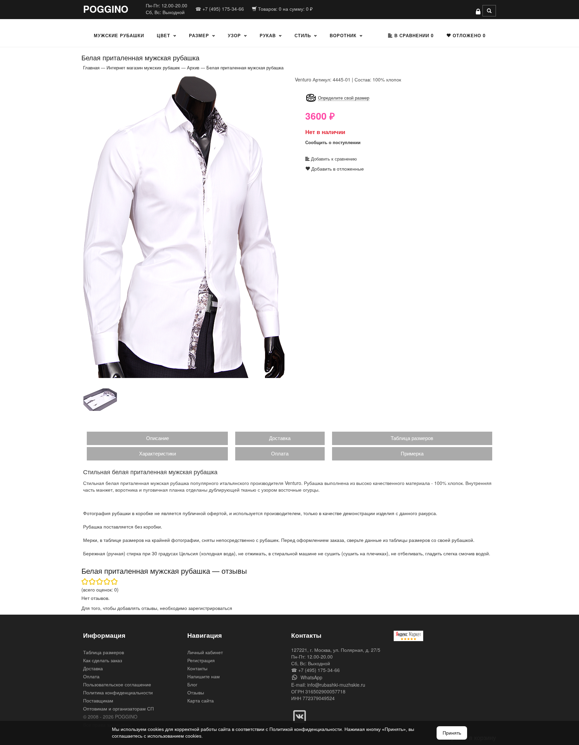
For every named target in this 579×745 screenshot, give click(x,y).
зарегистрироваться (210, 608)
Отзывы (195, 692)
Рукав (268, 35)
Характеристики (157, 453)
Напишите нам (203, 676)
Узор (234, 35)
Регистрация (201, 660)
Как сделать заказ (102, 660)
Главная (91, 67)
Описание (157, 437)
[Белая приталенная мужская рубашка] (184, 227)
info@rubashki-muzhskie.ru (336, 684)
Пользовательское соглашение (117, 684)
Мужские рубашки (119, 35)
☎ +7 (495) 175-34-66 (219, 8)
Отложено (468, 35)
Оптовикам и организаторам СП (118, 708)
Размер (199, 35)
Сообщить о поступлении (333, 142)
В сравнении (413, 35)
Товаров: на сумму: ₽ (285, 8)
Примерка (412, 453)
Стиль (303, 35)
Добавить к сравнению (333, 159)
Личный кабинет (205, 652)
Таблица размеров (412, 437)
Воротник (343, 35)
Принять (452, 733)
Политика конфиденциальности (118, 692)
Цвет (163, 35)
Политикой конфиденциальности (305, 729)
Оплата (279, 453)
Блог (192, 684)
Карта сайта (200, 700)
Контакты (197, 668)
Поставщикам (98, 700)
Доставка (280, 437)
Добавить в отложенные (337, 168)
